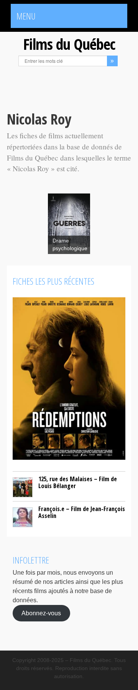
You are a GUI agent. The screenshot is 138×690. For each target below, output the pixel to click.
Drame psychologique (70, 244)
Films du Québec (69, 43)
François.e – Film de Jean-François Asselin (81, 512)
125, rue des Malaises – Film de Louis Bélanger (77, 482)
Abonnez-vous (41, 613)
